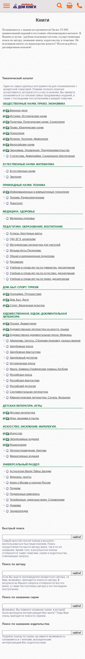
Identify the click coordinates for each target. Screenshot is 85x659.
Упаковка (15, 505)
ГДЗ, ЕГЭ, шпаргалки (23, 239)
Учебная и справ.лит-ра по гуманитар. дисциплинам (42, 267)
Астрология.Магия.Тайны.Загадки (30, 471)
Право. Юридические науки (27, 127)
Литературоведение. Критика (28, 450)
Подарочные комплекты (25, 494)
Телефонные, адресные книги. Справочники (37, 499)
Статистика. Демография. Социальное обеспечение (42, 156)
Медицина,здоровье (22, 218)
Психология (17, 133)
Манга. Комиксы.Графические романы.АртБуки (39, 369)
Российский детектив (23, 386)
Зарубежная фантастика (25, 352)
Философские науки (22, 144)
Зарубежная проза (21, 346)
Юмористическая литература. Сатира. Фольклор (40, 397)
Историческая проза (22, 363)
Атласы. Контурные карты (26, 233)
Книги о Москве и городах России (30, 482)
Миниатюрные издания (24, 456)
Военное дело (18, 110)
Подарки (15, 488)
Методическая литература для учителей (35, 244)
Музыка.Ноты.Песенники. (25, 250)
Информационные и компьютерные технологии (39, 191)
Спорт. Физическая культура (27, 305)
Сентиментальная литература (29, 391)
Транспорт (16, 203)
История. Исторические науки (28, 116)
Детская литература (22, 412)
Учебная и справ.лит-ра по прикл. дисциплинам (39, 278)
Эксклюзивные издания (24, 439)
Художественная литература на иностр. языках (39, 329)
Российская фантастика (24, 380)
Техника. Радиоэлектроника (27, 197)
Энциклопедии (19, 511)
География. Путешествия (25, 294)
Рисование (16, 261)
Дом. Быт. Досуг (19, 299)
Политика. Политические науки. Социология (37, 121)
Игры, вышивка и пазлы (24, 418)
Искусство (16, 433)
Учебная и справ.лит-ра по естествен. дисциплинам (42, 273)
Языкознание (18, 444)
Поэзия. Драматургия (23, 323)
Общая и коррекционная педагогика (32, 256)
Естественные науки (22, 171)
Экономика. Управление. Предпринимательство (40, 150)
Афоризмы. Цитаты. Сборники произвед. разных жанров (45, 340)
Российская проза (21, 374)
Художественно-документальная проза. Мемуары (41, 335)
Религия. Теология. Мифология (29, 138)
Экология (15, 176)
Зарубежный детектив (23, 357)
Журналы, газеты (20, 476)
